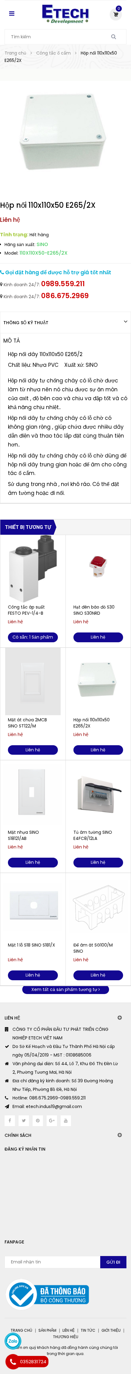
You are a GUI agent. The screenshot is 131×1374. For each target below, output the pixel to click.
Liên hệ (68, 1330)
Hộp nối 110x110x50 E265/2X (91, 723)
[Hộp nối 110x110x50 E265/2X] (98, 681)
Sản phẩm (47, 1330)
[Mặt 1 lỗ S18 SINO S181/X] (32, 906)
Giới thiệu (111, 1330)
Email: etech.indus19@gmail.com (47, 1106)
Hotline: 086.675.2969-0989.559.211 (49, 1098)
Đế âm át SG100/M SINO (93, 948)
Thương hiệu (65, 1336)
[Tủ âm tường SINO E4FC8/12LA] (98, 794)
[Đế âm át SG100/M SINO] (98, 906)
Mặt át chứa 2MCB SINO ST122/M (27, 723)
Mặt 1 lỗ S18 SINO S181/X (31, 945)
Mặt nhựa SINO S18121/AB (23, 835)
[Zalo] (13, 1341)
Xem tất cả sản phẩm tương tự (64, 989)
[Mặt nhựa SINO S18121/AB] (32, 794)
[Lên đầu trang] (101, 1343)
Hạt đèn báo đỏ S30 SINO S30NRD (94, 610)
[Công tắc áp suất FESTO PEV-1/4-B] (32, 568)
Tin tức (88, 1330)
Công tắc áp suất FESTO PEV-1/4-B (26, 610)
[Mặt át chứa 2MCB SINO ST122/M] (32, 681)
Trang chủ (21, 1330)
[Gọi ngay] (13, 1362)
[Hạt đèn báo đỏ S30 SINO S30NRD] (98, 568)
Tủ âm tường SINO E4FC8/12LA (92, 835)
